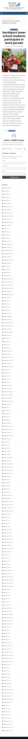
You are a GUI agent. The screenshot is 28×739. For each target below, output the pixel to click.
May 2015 (6, 598)
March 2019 (6, 454)
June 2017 (6, 520)
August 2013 (6, 664)
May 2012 (6, 711)
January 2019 (7, 460)
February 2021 (7, 385)
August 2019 (6, 438)
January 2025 (7, 247)
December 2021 (7, 357)
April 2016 (6, 564)
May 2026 (6, 197)
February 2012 (7, 721)
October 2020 (7, 398)
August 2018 (6, 476)
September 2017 (7, 511)
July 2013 (6, 667)
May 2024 (6, 269)
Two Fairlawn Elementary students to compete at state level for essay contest (20, 148)
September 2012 (7, 699)
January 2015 (7, 611)
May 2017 (6, 523)
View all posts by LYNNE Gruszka (15, 144)
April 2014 (6, 639)
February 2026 (7, 206)
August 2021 (6, 369)
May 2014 (6, 636)
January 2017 (7, 536)
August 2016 (6, 551)
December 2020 (7, 391)
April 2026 (6, 200)
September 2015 (7, 586)
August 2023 (6, 297)
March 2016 (6, 567)
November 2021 (7, 360)
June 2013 (6, 671)
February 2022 (7, 351)
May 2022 (6, 341)
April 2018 (6, 489)
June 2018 (6, 482)
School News (14, 29)
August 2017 (6, 514)
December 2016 (7, 539)
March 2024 (6, 275)
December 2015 (7, 576)
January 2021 (7, 388)
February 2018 (7, 495)
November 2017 (7, 504)
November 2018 (7, 467)
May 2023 (6, 307)
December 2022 (7, 322)
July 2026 (6, 191)
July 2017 (6, 517)
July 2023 (6, 300)
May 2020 (6, 413)
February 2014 (7, 645)
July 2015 (6, 592)
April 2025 (6, 238)
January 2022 (7, 354)
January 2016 (7, 573)
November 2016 (7, 542)
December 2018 (7, 464)
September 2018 (7, 473)
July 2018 (6, 479)
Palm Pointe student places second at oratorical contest (8, 148)
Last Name (4, 166)
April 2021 (6, 379)
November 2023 (7, 288)
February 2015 (7, 608)
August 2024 (6, 263)
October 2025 (7, 219)
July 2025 (6, 228)
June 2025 (6, 231)
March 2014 (6, 642)
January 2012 (7, 724)
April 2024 (6, 272)
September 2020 (7, 401)
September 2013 (7, 661)
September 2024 (7, 260)
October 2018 (7, 470)
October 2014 (7, 620)
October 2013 (7, 658)
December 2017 (7, 501)
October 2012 (7, 696)
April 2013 (6, 677)
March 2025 (6, 241)
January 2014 (7, 649)
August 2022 (6, 335)
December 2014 (7, 614)
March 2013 (6, 680)
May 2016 (6, 561)
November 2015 (7, 580)
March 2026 (6, 203)
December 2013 (7, 652)
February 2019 (7, 457)
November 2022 (7, 326)
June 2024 (6, 266)
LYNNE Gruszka (19, 46)
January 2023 (7, 319)
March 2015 (6, 605)
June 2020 (6, 410)
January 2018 (7, 498)
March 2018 (6, 492)
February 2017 (7, 533)
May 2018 (6, 486)
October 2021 (7, 363)
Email (3, 171)
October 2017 (7, 507)
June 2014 (6, 633)
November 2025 (7, 216)
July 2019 (6, 442)
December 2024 (7, 250)
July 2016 (6, 555)
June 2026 (6, 194)
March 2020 (6, 420)
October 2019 (7, 432)
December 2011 (7, 727)
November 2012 (7, 693)
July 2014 (6, 630)
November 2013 (7, 655)
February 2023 (7, 316)
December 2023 (7, 285)
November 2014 (7, 617)
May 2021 (6, 376)
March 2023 (6, 313)
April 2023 (6, 310)
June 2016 (6, 558)
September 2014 (7, 624)
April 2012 (6, 714)
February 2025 (7, 244)
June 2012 (6, 708)
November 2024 (7, 253)
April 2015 (6, 602)
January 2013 (7, 686)
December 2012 (7, 689)
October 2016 (7, 545)
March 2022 (6, 348)
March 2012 (6, 718)
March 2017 (6, 529)
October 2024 (7, 257)
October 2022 (7, 329)
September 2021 (7, 366)
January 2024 (7, 282)
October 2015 (7, 583)
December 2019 (7, 426)
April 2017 (6, 526)
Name (3, 160)
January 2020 (7, 423)
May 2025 (6, 235)
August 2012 (6, 702)
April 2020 (6, 417)
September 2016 (7, 548)
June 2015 (6, 595)
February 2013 (7, 683)
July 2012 (6, 705)
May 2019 (6, 448)
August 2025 (6, 225)
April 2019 (6, 451)
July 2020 (6, 407)
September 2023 (7, 294)
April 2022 (6, 344)
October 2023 (7, 291)
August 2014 (6, 627)
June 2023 (6, 304)
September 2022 (7, 332)
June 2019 (6, 445)
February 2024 (7, 279)
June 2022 (6, 338)
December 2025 (7, 213)
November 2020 (7, 395)
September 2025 (7, 222)
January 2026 (7, 209)
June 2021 (6, 373)
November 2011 (7, 730)
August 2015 (6, 589)
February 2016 (7, 570)
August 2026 (6, 187)
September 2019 (7, 435)
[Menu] (1, 13)
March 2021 (6, 382)
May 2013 (6, 674)
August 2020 (6, 404)
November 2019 (7, 429)
